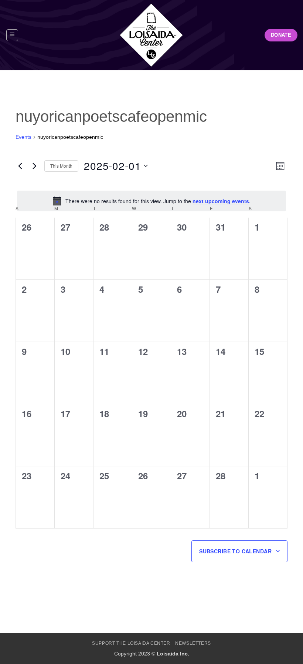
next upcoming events (221, 201)
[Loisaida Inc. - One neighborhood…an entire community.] (151, 35)
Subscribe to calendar (235, 551)
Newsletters (193, 643)
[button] (12, 35)
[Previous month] (20, 165)
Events (23, 137)
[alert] (151, 201)
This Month (61, 165)
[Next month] (34, 165)
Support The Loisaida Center (131, 643)
